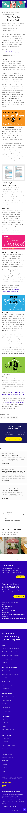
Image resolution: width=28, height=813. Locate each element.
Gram (19, 529)
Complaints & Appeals (8, 745)
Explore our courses (14, 439)
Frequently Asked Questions (10, 655)
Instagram (5, 760)
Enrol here (20, 577)
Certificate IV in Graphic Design (14, 402)
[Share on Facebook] (4, 417)
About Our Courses (7, 671)
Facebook (5, 767)
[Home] (4, 2)
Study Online (6, 681)
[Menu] (25, 2)
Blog (7, 12)
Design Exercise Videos (9, 697)
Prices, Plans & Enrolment (9, 652)
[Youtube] (5, 785)
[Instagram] (3, 785)
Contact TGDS (19, 596)
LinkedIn (4, 771)
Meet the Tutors (6, 723)
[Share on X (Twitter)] (1, 417)
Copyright (5, 741)
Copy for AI (14, 625)
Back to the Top (14, 559)
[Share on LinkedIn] (8, 417)
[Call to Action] (24, 809)
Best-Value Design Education (10, 648)
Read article (4, 463)
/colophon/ (16, 779)
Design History (6, 707)
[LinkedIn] (7, 785)
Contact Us (5, 662)
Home (3, 12)
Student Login (6, 782)
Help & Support (6, 678)
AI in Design (5, 704)
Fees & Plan (5, 688)
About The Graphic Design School (12, 674)
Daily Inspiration (6, 700)
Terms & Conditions (7, 659)
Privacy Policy (6, 738)
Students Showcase (7, 757)
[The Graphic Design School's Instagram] (13, 545)
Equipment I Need (7, 685)
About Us (5, 719)
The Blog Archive (7, 711)
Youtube (4, 764)
